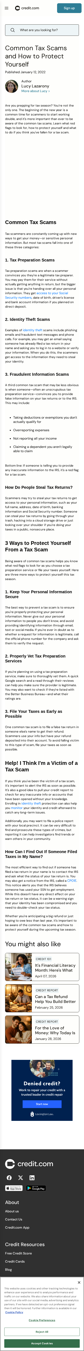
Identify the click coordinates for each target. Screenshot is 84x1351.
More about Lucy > (35, 91)
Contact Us (13, 1219)
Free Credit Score (18, 1253)
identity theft (32, 330)
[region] (42, 1314)
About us (12, 1211)
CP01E (71, 881)
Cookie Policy (14, 1312)
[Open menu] (6, 8)
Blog (8, 1269)
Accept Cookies (42, 1343)
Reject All (42, 1332)
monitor (17, 808)
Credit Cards (15, 1261)
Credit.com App (17, 1227)
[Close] (79, 1282)
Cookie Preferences (42, 1320)
